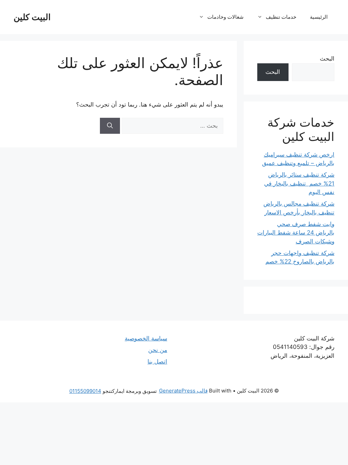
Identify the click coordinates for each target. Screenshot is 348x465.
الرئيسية (319, 17)
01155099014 (85, 391)
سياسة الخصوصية (146, 338)
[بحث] (110, 126)
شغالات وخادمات (225, 17)
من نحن (157, 350)
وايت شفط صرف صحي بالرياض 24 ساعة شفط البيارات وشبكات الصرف (295, 233)
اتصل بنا (157, 361)
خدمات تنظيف (281, 17)
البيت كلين (32, 17)
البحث (327, 58)
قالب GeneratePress (183, 390)
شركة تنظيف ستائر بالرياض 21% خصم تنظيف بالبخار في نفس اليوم (299, 183)
